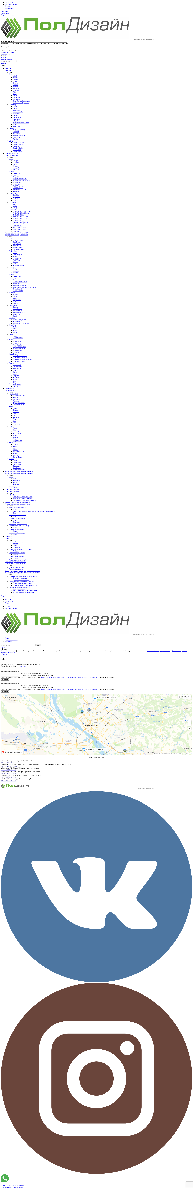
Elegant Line (17, 368)
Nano (14, 175)
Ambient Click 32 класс (20, 217)
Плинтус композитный (17, 553)
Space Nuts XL (18, 283)
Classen (11, 128)
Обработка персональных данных (12, 1185)
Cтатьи (7, 6)
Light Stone (16, 197)
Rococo (15, 379)
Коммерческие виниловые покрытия (17, 502)
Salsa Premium (17, 433)
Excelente (16, 271)
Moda (15, 482)
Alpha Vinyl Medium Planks (22, 211)
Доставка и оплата (11, 4)
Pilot (14, 92)
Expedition (16, 133)
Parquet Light (17, 258)
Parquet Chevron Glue (20, 179)
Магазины (8, 599)
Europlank (16, 466)
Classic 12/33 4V (18, 144)
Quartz (15, 278)
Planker (11, 363)
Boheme (15, 77)
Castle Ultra (16, 119)
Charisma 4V (17, 365)
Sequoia (15, 198)
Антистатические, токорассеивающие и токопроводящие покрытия (32, 511)
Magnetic (16, 376)
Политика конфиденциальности (12, 1187)
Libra (14, 413)
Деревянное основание (21, 580)
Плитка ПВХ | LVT (11, 153)
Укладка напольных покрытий (19, 587)
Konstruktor (17, 468)
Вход (2, 15)
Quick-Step (12, 104)
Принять (4, 654)
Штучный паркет (19, 404)
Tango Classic (17, 441)
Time (14, 423)
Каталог (3, 63)
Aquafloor (12, 171)
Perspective (16, 114)
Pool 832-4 (16, 137)
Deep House (17, 244)
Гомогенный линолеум (17, 518)
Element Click (17, 245)
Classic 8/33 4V (18, 151)
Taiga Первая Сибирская (21, 101)
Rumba (15, 428)
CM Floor (12, 318)
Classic (15, 106)
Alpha (15, 327)
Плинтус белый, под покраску (19, 542)
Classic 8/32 (17, 146)
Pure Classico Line (19, 451)
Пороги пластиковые (16, 569)
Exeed (15, 370)
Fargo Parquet (17, 350)
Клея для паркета (19, 589)
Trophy (15, 95)
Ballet (15, 76)
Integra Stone (17, 300)
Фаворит (16, 484)
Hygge (15, 336)
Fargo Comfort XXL (19, 347)
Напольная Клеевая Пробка (22, 498)
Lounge (15, 161)
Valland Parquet (18, 338)
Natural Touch (17, 310)
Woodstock (16, 99)
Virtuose (15, 303)
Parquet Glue (17, 182)
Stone (14, 330)
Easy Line (16, 195)
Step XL (15, 437)
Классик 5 (16, 399)
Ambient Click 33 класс (20, 218)
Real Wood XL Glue (19, 189)
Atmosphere (17, 385)
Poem (14, 94)
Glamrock (16, 162)
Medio (15, 446)
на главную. (22, 666)
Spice (14, 421)
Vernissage (16, 97)
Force (14, 374)
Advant (15, 294)
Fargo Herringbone (19, 348)
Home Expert (13, 354)
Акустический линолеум (17, 507)
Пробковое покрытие (12, 489)
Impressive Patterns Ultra (21, 123)
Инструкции (9, 8)
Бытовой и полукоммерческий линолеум (19, 471)
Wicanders (12, 495)
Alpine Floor (13, 193)
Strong (15, 207)
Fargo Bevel (17, 341)
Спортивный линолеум (17, 533)
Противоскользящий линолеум (19, 525)
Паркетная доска (10, 388)
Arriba (15, 269)
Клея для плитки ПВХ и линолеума (25, 591)
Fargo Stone (17, 352)
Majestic (15, 124)
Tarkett (11, 74)
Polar (14, 419)
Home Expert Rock (19, 361)
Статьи (7, 606)
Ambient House (18, 240)
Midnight (16, 417)
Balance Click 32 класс (20, 222)
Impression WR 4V (19, 135)
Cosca (15, 545)
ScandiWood (17, 321)
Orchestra (16, 90)
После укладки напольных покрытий (21, 582)
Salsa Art (16, 432)
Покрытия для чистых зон (18, 524)
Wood (15, 332)
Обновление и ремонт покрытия (24, 583)
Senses (15, 453)
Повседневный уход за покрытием (25, 585)
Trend (15, 316)
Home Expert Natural (20, 356)
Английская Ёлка (19, 395)
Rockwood (16, 377)
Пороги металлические (17, 567)
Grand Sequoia (17, 254)
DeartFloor (12, 202)
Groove (15, 166)
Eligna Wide (17, 121)
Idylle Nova (16, 480)
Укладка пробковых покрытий (23, 592)
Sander (15, 301)
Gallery (15, 85)
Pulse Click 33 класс (19, 229)
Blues (14, 164)
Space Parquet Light (19, 285)
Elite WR (16, 132)
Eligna (15, 108)
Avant (15, 296)
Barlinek (11, 442)
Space (15, 280)
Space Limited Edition (20, 282)
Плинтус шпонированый (17, 560)
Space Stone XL (18, 291)
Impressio (16, 412)
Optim (15, 206)
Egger (11, 141)
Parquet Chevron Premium (21, 180)
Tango (15, 439)
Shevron (15, 455)
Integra (15, 298)
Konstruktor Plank (19, 469)
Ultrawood (16, 547)
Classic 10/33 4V (18, 142)
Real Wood (16, 184)
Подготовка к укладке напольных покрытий (24, 576)
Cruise (15, 81)
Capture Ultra (17, 117)
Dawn (15, 408)
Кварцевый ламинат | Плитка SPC (16, 233)
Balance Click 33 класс (20, 224)
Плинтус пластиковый (16, 556)
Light (14, 415)
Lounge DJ (16, 168)
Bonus (15, 488)
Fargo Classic (17, 343)
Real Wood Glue (18, 186)
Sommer (11, 459)
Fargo (11, 339)
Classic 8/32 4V (18, 148)
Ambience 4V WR (19, 130)
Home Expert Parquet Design (22, 359)
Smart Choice (17, 314)
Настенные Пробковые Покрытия (24, 500)
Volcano (15, 386)
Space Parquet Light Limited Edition (24, 287)
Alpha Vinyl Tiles (18, 215)
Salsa (14, 430)
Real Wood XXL (18, 191)
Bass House (16, 242)
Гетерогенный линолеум (17, 515)
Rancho (15, 139)
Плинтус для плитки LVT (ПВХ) (20, 549)
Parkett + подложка (19, 320)
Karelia (11, 406)
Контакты (8, 642)
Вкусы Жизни (18, 457)
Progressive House (19, 249)
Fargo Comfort (17, 345)
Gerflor (15, 531)
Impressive (16, 110)
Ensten (11, 334)
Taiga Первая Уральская (21, 103)
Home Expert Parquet (20, 357)
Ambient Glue (17, 220)
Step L (15, 435)
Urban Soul (16, 424)
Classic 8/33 (17, 150)
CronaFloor (12, 325)
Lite (14, 204)
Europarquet (17, 464)
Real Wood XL (18, 188)
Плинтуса (8, 536)
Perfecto (15, 273)
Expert (15, 372)
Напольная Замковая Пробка (22, 497)
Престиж (16, 401)
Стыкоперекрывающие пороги (15, 562)
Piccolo (15, 450)
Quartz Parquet (13, 394)
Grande (15, 444)
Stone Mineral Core (19, 265)
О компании (9, 2)
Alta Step (12, 267)
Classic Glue (17, 173)
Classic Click (17, 276)
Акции (7, 603)
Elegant (15, 307)
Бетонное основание (20, 578)
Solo (14, 264)
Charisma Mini (17, 366)
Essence (15, 410)
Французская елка (19, 403)
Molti (14, 448)
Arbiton (15, 544)
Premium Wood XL (19, 312)
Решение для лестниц (16, 529)
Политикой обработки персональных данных (81, 677)
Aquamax (12, 292)
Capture (15, 115)
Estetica (15, 83)
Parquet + (16, 177)
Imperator (16, 86)
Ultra (14, 200)
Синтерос (12, 486)
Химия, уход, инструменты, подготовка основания (22, 571)
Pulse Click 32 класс (19, 227)
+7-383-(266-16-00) (7, 52)
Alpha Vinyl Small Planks (21, 213)
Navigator (16, 88)
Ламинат (8, 68)
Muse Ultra (16, 126)
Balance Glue (17, 226)
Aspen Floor (13, 305)
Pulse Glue (16, 231)
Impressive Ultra (18, 112)
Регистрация (9, 15)
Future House (17, 247)
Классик (16, 397)
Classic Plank (17, 462)
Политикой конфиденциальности (158, 651)
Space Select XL (18, 289)
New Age (16, 170)
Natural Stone (17, 309)
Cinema (15, 79)
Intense (15, 256)
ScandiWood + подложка (21, 323)
